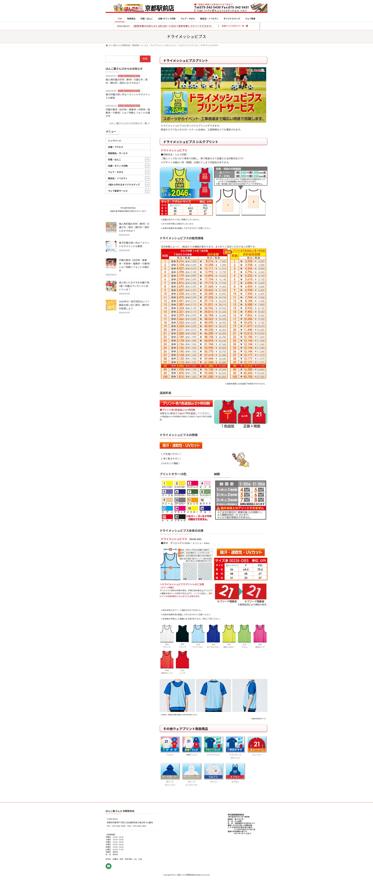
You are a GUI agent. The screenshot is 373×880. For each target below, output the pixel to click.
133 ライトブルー (198, 645)
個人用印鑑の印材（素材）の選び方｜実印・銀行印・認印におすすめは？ (134, 227)
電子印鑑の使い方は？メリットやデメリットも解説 (134, 244)
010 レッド (182, 671)
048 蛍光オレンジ (167, 671)
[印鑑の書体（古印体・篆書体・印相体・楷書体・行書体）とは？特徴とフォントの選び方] (111, 264)
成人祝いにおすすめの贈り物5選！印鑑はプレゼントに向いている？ (134, 286)
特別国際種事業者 (128, 208)
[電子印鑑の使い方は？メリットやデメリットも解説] (111, 246)
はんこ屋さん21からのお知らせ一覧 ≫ (129, 123)
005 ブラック (182, 645)
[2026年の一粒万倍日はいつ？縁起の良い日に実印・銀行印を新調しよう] (111, 305)
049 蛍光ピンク (260, 645)
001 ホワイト (167, 645)
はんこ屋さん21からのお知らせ (129, 76)
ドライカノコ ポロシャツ (235, 756)
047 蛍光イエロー (229, 645)
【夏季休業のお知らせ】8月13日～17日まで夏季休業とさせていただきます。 (172, 26)
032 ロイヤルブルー (213, 645)
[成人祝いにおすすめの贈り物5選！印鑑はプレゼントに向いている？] (111, 286)
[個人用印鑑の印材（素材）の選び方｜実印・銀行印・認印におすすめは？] (111, 227)
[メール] (108, 866)
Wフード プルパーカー (170, 783)
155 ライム (244, 645)
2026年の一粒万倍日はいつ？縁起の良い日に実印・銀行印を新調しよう (134, 305)
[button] (233, 26)
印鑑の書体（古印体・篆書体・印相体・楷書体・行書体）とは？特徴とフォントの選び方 (128, 112)
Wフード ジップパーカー (191, 783)
